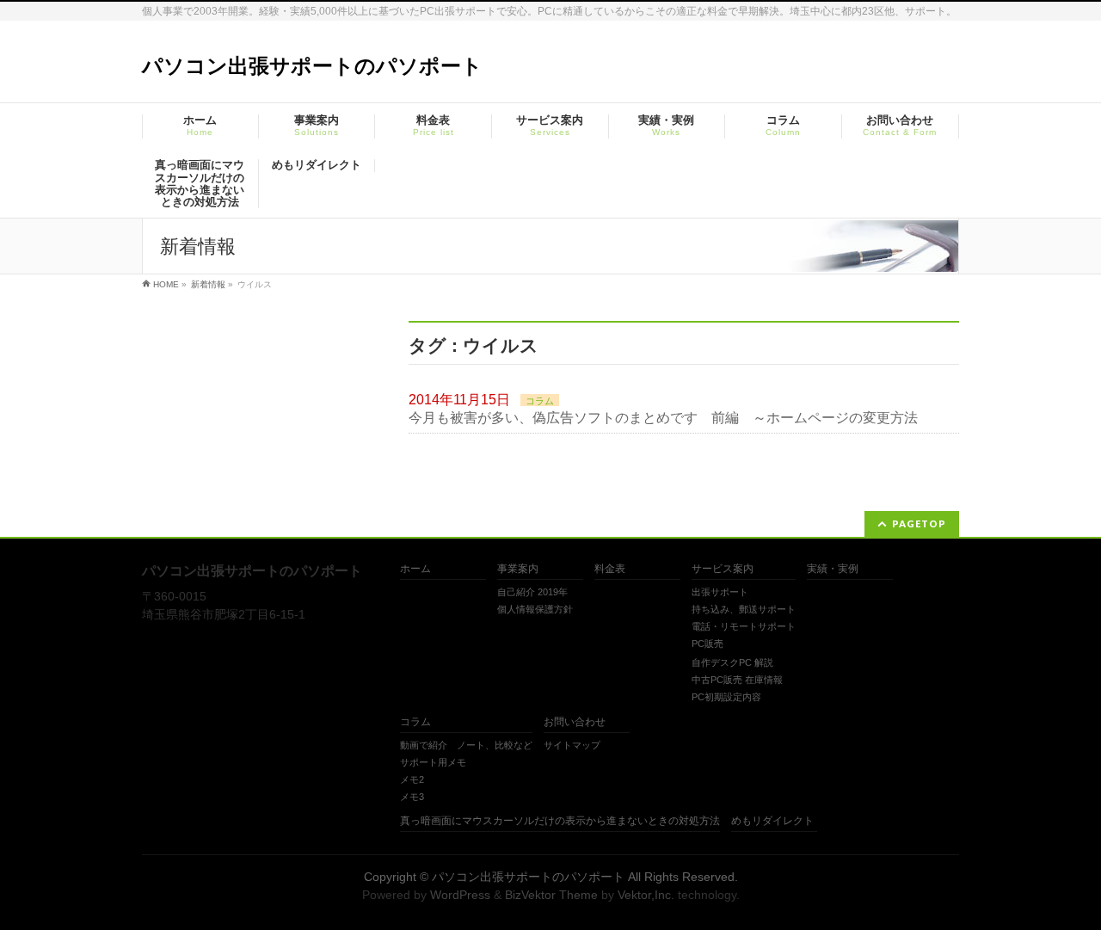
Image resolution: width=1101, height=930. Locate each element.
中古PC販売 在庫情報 (737, 679)
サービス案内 (722, 569)
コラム (540, 401)
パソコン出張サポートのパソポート (312, 65)
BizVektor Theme (551, 895)
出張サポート (720, 592)
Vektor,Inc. (646, 895)
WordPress (460, 895)
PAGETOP (919, 523)
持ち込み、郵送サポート (744, 609)
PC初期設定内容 (726, 697)
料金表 (609, 569)
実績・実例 (832, 569)
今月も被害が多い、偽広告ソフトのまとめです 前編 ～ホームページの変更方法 (663, 417)
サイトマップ (572, 745)
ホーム (415, 569)
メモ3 (412, 796)
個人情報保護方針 (535, 609)
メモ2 (412, 779)
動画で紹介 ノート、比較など (466, 745)
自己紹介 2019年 (532, 592)
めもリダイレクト (772, 821)
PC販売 (707, 643)
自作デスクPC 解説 (732, 662)
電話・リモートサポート (744, 626)
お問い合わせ (575, 722)
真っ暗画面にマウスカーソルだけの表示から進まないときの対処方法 (560, 821)
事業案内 (517, 569)
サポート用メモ (433, 762)
